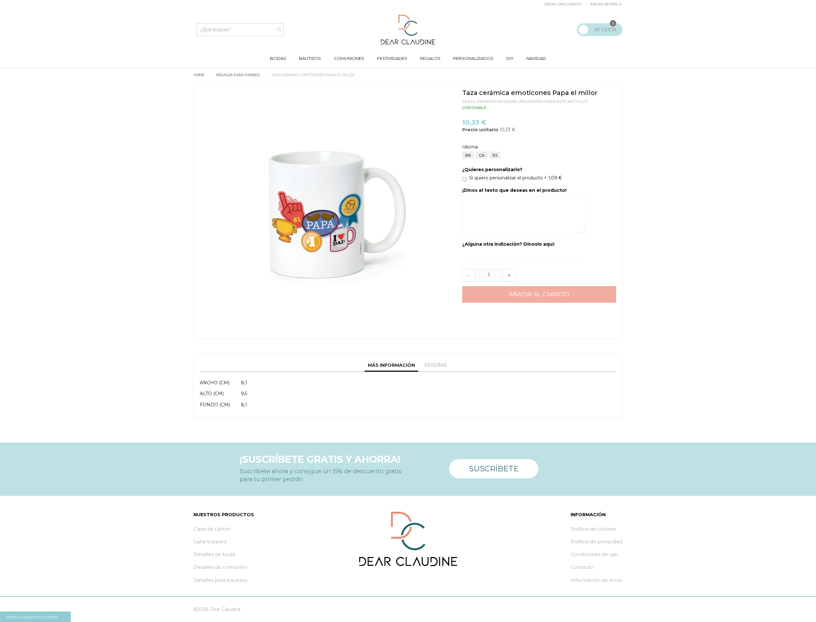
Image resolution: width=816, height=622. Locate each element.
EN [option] (468, 155)
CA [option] (481, 155)
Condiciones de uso (594, 554)
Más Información (391, 365)
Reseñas (435, 365)
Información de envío (597, 580)
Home (199, 75)
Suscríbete (494, 468)
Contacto (582, 567)
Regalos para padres (238, 75)
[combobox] (240, 29)
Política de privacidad (596, 542)
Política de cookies (593, 529)
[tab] (391, 365)
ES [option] (495, 155)
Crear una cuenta (562, 4)
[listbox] (540, 156)
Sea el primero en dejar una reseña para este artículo (525, 101)
